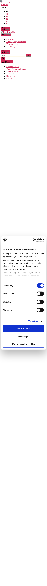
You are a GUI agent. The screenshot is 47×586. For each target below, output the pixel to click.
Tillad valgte (23, 336)
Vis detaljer (33, 321)
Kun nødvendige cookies (23, 344)
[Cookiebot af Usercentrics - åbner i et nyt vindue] (33, 240)
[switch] (40, 294)
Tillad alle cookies (23, 329)
